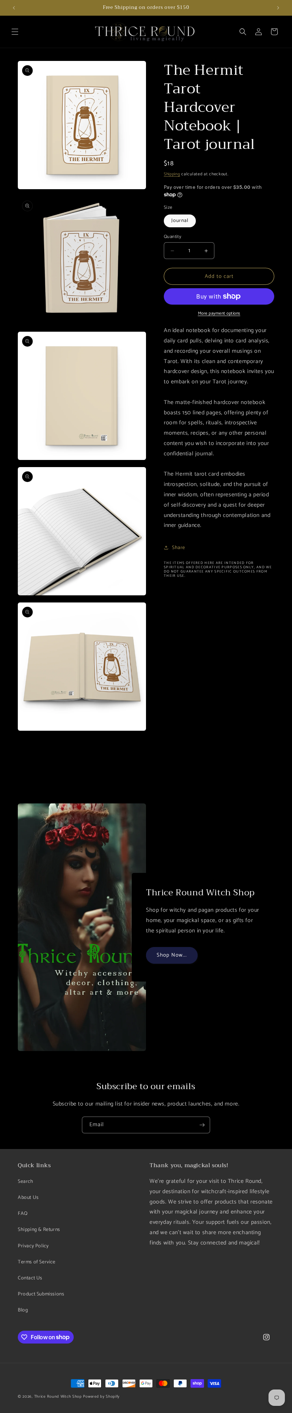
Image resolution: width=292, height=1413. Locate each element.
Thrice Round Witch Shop (58, 1396)
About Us (28, 1198)
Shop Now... (172, 955)
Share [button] (178, 548)
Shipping (172, 174)
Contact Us (30, 1278)
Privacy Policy (33, 1246)
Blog (23, 1310)
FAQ (23, 1214)
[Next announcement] (278, 8)
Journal (179, 221)
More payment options (219, 313)
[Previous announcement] (14, 8)
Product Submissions (41, 1294)
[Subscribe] (202, 1125)
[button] (15, 32)
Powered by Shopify (101, 1396)
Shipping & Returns (39, 1230)
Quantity (172, 236)
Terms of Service (37, 1262)
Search (25, 1182)
